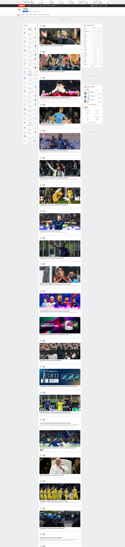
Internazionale (86, 31)
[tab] (87, 89)
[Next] (110, 2)
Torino (85, 51)
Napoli (85, 34)
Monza (85, 62)
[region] (92, 46)
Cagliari (85, 40)
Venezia (85, 60)
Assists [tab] (97, 89)
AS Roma (85, 29)
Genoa (85, 58)
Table (92, 66)
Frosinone (85, 55)
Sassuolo (85, 49)
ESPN (22, 5)
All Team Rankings (92, 122)
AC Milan (85, 36)
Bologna (85, 53)
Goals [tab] (88, 89)
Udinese (85, 47)
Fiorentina (85, 64)
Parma (85, 56)
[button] (103, 5)
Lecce (85, 33)
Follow (25, 11)
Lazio (85, 44)
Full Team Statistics (92, 104)
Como (85, 45)
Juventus (85, 42)
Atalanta (85, 38)
